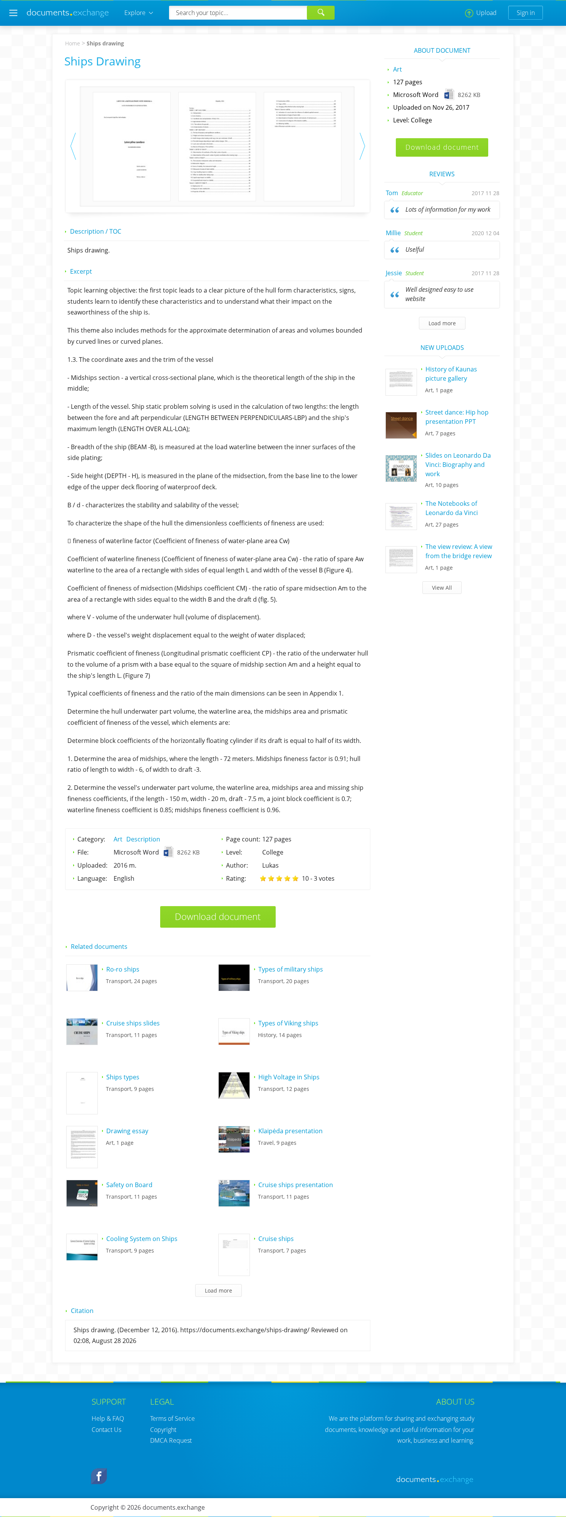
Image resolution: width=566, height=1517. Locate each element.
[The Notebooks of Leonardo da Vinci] (401, 527)
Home (72, 43)
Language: (92, 878)
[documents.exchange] (68, 16)
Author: (237, 865)
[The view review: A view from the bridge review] (401, 570)
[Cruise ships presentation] (234, 1204)
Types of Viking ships (288, 1023)
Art (118, 839)
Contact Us (106, 1429)
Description (143, 839)
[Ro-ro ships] (82, 988)
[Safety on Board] (82, 1204)
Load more (442, 323)
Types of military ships (290, 969)
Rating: (236, 878)
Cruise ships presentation (295, 1185)
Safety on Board (129, 1185)
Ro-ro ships (122, 969)
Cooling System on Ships (142, 1238)
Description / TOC (95, 231)
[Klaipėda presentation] (234, 1150)
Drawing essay (127, 1131)
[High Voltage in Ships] (234, 1096)
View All (442, 587)
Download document (218, 916)
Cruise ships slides (133, 1023)
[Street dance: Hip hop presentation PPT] (401, 436)
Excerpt (81, 271)
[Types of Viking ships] (234, 1042)
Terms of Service (172, 1418)
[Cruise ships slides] (82, 1042)
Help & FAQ (108, 1418)
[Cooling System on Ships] (82, 1258)
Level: (234, 852)
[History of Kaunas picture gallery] (401, 393)
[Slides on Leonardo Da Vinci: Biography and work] (401, 479)
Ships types (122, 1077)
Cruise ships (276, 1238)
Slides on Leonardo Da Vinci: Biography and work (458, 464)
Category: (91, 839)
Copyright (163, 1429)
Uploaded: (92, 865)
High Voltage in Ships (289, 1077)
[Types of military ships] (234, 988)
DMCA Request (171, 1440)
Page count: (243, 839)
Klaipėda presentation (290, 1131)
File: (83, 852)
